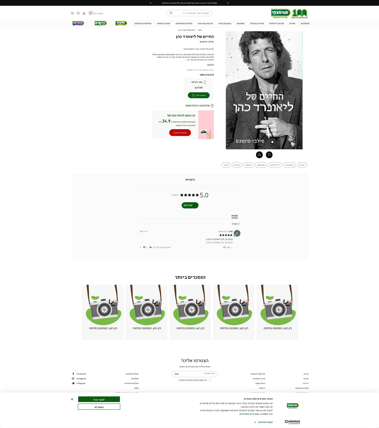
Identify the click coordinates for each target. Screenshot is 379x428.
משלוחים (135, 378)
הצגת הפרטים (265, 422)
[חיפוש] (171, 13)
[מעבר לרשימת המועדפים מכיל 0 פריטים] (78, 13)
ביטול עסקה (260, 383)
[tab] (190, 179)
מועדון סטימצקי (302, 388)
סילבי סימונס (207, 41)
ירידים (306, 383)
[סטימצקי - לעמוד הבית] (289, 18)
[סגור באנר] (72, 399)
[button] (305, 23)
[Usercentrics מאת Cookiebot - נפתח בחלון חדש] (292, 422)
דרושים (262, 388)
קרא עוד (210, 64)
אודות (306, 373)
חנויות (306, 378)
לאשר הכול (99, 400)
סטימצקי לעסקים (258, 373)
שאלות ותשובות (132, 373)
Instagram (81, 378)
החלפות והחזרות (132, 383)
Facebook (81, 373)
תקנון (136, 388)
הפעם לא (99, 407)
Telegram (81, 383)
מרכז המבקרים (259, 378)
